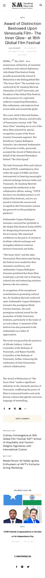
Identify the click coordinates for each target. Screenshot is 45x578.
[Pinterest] (15, 409)
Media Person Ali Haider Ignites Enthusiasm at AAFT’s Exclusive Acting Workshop (21, 464)
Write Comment (23, 419)
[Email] (20, 409)
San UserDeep (15, 48)
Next (38, 519)
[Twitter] (9, 409)
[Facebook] (4, 409)
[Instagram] (22, 567)
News (22, 18)
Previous (7, 519)
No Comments (30, 48)
